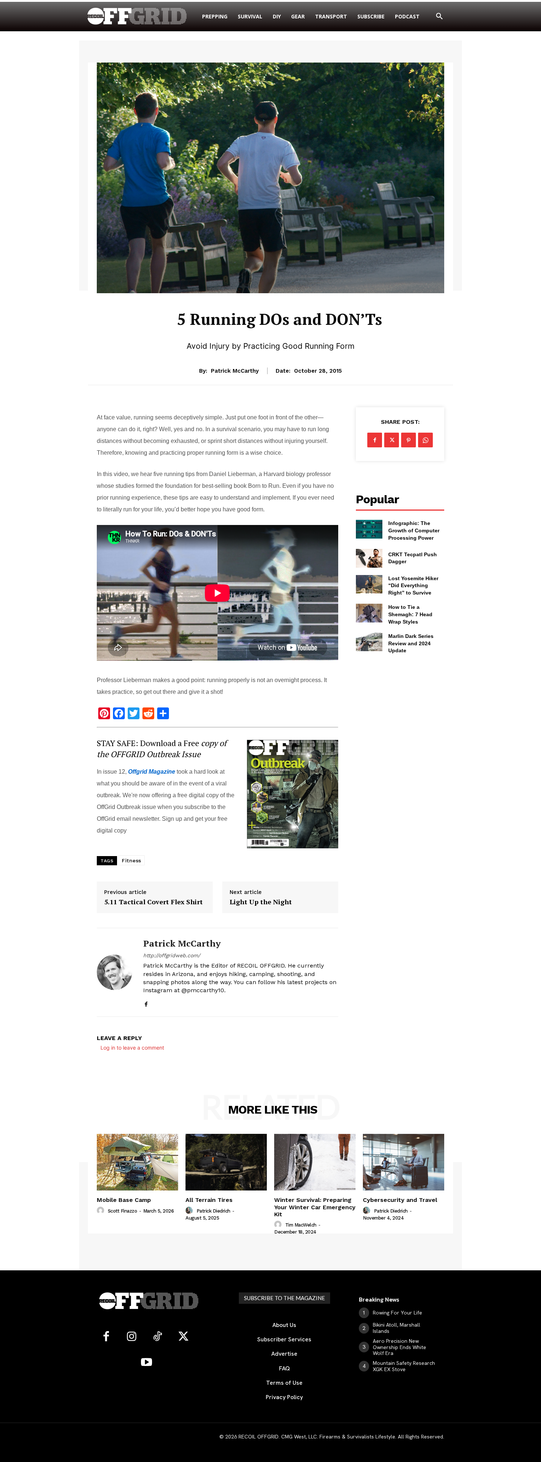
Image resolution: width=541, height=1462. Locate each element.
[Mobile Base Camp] (137, 1162)
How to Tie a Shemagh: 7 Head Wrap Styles (410, 614)
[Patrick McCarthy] (114, 972)
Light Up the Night (261, 902)
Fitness (131, 860)
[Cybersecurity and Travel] (403, 1162)
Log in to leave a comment (132, 1047)
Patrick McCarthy (235, 371)
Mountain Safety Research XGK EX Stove (404, 1366)
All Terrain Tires (209, 1199)
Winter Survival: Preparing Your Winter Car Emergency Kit (315, 1206)
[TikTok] (157, 1337)
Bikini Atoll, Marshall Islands (396, 1327)
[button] (439, 16)
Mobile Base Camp (124, 1199)
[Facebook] (146, 1002)
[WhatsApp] (425, 440)
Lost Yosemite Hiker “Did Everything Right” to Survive (413, 585)
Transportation (279, 298)
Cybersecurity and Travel (400, 1199)
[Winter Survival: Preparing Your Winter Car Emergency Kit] (315, 1162)
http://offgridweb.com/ (171, 955)
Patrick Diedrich (213, 1211)
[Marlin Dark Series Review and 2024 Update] (369, 642)
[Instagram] (132, 1337)
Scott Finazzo (122, 1211)
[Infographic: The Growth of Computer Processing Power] (369, 529)
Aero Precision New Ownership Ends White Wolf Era (399, 1347)
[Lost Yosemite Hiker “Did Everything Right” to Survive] (369, 584)
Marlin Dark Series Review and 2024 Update (411, 643)
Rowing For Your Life (397, 1312)
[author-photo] (101, 1211)
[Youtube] (146, 1363)
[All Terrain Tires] (226, 1162)
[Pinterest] (408, 440)
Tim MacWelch (301, 1225)
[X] (391, 440)
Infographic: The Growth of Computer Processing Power (413, 530)
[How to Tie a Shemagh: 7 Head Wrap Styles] (369, 613)
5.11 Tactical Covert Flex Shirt (153, 902)
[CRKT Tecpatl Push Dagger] (369, 558)
